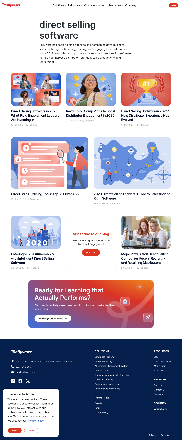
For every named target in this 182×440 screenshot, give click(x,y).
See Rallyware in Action (53, 318)
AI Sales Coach (102, 370)
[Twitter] (28, 381)
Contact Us (159, 389)
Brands (98, 403)
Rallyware (11, 5)
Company (130, 5)
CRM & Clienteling (104, 379)
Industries (74, 5)
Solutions (58, 5)
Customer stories (94, 5)
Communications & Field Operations (113, 375)
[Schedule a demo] (173, 5)
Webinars (158, 370)
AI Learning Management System (111, 366)
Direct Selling (101, 412)
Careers (158, 385)
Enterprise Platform (104, 357)
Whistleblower (161, 409)
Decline (31, 430)
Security (165, 435)
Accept (14, 430)
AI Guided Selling (103, 361)
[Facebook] (20, 381)
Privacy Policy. (35, 421)
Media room (160, 366)
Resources (115, 5)
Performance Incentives (107, 384)
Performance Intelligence (107, 388)
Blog (156, 357)
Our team (158, 394)
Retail (97, 408)
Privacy (153, 435)
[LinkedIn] (13, 381)
